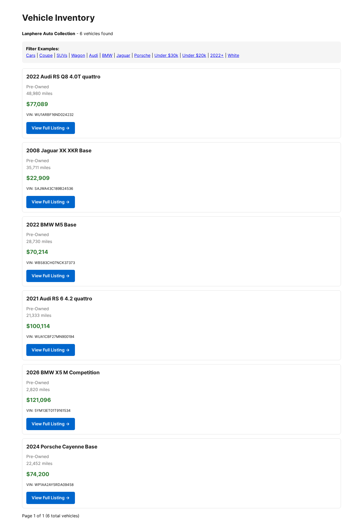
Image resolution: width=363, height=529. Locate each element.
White (233, 55)
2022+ (217, 55)
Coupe (46, 55)
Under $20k (194, 55)
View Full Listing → (51, 128)
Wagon (78, 55)
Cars (30, 55)
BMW (107, 55)
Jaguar (123, 55)
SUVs (62, 55)
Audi (93, 55)
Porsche (142, 55)
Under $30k (166, 55)
